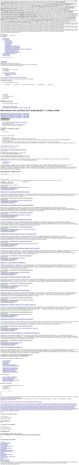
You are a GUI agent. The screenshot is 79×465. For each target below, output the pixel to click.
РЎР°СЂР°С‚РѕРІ (3, 408)
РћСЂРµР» (62, 406)
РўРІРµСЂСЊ (70, 408)
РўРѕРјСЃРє (63, 408)
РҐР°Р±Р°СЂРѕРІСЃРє (73, 404)
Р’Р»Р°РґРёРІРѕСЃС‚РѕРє (47, 409)
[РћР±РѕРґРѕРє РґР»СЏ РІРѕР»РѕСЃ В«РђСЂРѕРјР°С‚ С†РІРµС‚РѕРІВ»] (14, 114)
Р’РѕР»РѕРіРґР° (60, 409)
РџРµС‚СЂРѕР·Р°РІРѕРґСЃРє (28, 407)
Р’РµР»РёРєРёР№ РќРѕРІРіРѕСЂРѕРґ (22, 409)
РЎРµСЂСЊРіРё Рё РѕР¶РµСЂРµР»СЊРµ (11, 365)
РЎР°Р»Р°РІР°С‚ (54, 407)
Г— (1, 411)
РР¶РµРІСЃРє (39, 404)
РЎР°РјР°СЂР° (66, 407)
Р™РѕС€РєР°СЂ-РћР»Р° (45, 404)
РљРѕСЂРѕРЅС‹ (8, 44)
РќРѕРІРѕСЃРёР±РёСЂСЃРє (52, 406)
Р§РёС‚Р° (75, 403)
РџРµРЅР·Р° (73, 406)
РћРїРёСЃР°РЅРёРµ (6, 161)
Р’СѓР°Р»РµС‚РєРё (9, 42)
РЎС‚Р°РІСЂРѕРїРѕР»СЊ (38, 408)
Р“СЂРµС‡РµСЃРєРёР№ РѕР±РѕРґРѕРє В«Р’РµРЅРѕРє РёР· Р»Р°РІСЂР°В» (16, 219)
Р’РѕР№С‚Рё (7, 75)
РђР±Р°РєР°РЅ (2, 403)
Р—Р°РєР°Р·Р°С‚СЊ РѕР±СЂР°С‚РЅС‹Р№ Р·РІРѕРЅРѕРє (11, 65)
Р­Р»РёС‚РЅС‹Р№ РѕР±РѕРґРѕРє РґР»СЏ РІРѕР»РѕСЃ (11, 347)
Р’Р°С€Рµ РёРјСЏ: (4, 174)
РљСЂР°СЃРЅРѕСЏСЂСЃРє (6, 448)
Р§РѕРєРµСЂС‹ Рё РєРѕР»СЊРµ (11, 51)
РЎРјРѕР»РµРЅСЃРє (18, 408)
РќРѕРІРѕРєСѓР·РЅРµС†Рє (43, 406)
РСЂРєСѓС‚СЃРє (34, 404)
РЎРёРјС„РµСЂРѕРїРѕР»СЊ (10, 408)
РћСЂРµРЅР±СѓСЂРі (67, 406)
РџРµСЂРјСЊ (2, 407)
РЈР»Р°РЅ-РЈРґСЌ (6, 409)
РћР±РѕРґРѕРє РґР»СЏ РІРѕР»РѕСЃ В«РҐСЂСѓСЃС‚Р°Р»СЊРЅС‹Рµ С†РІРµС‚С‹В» (18, 304)
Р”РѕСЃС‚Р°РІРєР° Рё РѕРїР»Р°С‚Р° (10, 53)
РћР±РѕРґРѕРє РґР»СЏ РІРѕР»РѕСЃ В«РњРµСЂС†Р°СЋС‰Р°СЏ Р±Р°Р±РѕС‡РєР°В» (18, 234)
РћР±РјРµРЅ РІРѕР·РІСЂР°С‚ (8, 379)
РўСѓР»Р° (66, 408)
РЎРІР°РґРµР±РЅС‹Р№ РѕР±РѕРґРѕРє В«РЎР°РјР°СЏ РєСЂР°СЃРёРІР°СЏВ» (16, 205)
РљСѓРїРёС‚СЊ (4, 128)
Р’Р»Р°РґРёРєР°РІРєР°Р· (32, 409)
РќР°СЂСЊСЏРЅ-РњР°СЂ (17, 406)
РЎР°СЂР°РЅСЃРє (72, 407)
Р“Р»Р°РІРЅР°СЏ (6, 38)
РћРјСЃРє (58, 406)
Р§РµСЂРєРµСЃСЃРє (70, 403)
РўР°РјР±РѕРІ (52, 408)
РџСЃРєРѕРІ (35, 407)
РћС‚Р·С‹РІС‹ (5, 163)
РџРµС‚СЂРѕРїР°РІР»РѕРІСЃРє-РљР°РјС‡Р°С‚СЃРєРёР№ (14, 407)
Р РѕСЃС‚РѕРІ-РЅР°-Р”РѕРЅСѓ (6, 454)
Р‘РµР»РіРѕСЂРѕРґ (38, 403)
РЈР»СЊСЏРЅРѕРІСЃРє (12, 409)
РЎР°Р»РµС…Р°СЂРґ (60, 407)
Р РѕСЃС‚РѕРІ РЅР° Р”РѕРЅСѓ (41, 407)
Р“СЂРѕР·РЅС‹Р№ (28, 404)
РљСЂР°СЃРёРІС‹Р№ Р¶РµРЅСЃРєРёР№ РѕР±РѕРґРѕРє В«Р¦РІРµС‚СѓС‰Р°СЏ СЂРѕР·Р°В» (20, 248)
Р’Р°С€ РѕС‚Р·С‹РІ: (4, 179)
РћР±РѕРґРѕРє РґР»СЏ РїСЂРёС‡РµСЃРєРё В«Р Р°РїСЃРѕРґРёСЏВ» (14, 290)
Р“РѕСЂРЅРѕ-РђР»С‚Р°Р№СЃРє (20, 404)
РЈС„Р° (1, 409)
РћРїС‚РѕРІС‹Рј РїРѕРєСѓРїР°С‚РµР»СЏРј (11, 380)
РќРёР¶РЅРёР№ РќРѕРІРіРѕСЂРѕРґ (33, 406)
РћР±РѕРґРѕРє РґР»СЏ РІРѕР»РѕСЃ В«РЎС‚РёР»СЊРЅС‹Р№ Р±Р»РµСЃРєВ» (16, 319)
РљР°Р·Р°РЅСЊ (60, 404)
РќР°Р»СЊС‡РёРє (10, 406)
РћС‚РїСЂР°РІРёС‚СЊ (5, 431)
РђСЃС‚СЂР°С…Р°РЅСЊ (25, 403)
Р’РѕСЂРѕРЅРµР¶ (65, 409)
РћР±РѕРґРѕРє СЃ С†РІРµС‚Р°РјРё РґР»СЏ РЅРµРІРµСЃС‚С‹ (13, 262)
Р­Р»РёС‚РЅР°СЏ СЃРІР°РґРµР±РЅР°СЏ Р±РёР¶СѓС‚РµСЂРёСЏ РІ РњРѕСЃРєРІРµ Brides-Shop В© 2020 (21, 401)
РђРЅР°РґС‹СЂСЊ (8, 403)
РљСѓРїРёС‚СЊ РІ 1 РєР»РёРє (13, 128)
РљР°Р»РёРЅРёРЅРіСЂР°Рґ (54, 404)
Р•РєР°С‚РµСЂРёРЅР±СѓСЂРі (5, 404)
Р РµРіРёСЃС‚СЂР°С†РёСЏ (10, 74)
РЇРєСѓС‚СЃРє (70, 409)
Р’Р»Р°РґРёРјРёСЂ (39, 409)
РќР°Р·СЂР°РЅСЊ (25, 406)
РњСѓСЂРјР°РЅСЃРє (3, 406)
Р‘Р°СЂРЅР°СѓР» (32, 403)
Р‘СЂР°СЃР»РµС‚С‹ (9, 41)
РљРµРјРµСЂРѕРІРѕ (66, 404)
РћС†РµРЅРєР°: (3, 181)
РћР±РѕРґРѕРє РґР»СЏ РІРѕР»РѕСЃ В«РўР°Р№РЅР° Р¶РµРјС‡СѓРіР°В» (15, 277)
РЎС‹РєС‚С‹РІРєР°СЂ (45, 408)
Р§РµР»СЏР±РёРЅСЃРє (5, 460)
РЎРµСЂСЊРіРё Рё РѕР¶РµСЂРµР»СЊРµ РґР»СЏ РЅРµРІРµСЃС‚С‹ (18, 49)
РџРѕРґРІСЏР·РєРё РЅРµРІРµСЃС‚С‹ (12, 45)
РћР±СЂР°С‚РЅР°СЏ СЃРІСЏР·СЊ (10, 376)
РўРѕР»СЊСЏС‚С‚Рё (57, 408)
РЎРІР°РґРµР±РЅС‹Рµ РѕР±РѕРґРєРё (12, 48)
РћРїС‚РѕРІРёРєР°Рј (7, 54)
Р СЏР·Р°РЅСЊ (49, 407)
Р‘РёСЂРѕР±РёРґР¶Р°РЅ (45, 403)
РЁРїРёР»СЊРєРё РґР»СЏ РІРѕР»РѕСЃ (12, 52)
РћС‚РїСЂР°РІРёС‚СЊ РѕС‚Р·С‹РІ (7, 183)
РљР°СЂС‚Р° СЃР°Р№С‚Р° (8, 381)
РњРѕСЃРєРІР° (3, 449)
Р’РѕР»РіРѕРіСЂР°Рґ (54, 409)
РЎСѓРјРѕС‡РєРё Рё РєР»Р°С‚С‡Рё (12, 50)
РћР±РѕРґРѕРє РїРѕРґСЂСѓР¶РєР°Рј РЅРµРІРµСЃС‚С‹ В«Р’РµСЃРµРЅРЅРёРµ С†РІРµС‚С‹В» (20, 332)
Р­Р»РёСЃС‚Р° (12, 404)
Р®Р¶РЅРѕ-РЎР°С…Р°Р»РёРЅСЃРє (13, 410)
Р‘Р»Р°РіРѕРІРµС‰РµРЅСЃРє (54, 403)
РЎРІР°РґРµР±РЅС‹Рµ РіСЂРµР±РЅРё (12, 46)
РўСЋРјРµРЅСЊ (75, 408)
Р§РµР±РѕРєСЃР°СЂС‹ (63, 403)
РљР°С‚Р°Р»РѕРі (6, 39)
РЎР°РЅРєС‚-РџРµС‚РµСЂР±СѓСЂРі (28, 408)
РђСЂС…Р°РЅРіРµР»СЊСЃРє (16, 403)
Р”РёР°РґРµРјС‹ (8, 43)
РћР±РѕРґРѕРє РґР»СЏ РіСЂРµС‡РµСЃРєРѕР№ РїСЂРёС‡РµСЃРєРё (14, 191)
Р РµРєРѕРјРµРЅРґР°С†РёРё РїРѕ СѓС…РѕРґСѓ (9, 145)
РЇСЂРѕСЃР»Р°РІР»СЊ (4, 410)
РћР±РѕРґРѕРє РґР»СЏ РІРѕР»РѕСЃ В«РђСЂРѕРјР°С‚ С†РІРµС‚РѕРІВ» (17, 107)
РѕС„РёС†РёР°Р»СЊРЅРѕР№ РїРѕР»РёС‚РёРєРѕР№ (10, 397)
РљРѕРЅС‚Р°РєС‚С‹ (6, 55)
